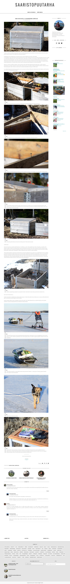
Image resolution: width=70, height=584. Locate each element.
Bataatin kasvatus (12, 569)
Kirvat (50, 548)
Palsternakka (48, 552)
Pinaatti (30, 553)
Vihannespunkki (33, 557)
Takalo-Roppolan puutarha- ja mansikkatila (58, 124)
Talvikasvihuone (7, 557)
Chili (16, 546)
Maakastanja (6, 552)
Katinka (8, 503)
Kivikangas (54, 548)
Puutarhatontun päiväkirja (58, 85)
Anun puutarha (56, 62)
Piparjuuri (35, 553)
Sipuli (37, 555)
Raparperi (6, 555)
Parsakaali (61, 552)
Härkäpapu (36, 546)
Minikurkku (26, 552)
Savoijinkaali (32, 555)
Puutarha (50, 553)
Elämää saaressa (40, 12)
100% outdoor (55, 111)
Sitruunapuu (47, 555)
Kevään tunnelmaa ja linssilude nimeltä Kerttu (61, 106)
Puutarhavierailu (56, 553)
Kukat (5, 550)
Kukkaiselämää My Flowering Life (56, 69)
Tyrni (23, 557)
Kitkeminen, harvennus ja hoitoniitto (61, 100)
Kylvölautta (24, 550)
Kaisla (48, 546)
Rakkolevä (63, 553)
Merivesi (21, 552)
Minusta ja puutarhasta (31, 12)
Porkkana (40, 553)
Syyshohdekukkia (60, 63)
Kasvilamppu (24, 548)
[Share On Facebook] (44, 463)
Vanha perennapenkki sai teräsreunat (57, 96)
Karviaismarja (12, 548)
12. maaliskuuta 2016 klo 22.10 (11, 504)
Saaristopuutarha (35, 5)
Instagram (26, 459)
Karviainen (6, 548)
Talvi (64, 555)
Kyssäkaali (30, 550)
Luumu (54, 550)
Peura (17, 553)
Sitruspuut (42, 555)
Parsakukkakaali (7, 553)
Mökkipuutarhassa (56, 104)
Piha (20, 553)
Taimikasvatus (59, 555)
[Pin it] (48, 463)
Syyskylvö (53, 555)
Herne (26, 546)
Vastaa (48, 491)
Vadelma (27, 557)
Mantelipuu (16, 552)
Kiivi (42, 548)
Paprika (53, 552)
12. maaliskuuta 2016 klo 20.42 (13, 494)
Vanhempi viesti (45, 538)
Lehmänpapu (49, 550)
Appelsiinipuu (7, 546)
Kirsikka (46, 548)
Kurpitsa (19, 550)
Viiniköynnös (39, 557)
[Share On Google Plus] (46, 463)
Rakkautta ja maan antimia (58, 79)
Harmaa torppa (56, 98)
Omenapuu (42, 552)
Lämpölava (17, 465)
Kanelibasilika (54, 546)
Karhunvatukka (61, 546)
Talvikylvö (14, 557)
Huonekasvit (30, 546)
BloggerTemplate (40, 582)
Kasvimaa (29, 548)
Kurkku (14, 550)
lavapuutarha (11, 465)
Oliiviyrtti (37, 552)
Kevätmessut (38, 548)
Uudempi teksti (7, 538)
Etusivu (27, 538)
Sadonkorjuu (16, 555)
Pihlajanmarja (25, 553)
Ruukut (10, 555)
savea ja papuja (9, 484)
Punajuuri (45, 553)
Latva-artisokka (36, 550)
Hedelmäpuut (21, 546)
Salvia (28, 555)
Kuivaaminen (59, 548)
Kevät (33, 548)
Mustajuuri (32, 552)
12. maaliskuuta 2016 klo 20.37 (11, 485)
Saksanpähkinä (23, 555)
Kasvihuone (18, 548)
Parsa (57, 552)
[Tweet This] (42, 463)
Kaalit (45, 546)
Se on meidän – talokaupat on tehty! (59, 70)
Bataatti (12, 546)
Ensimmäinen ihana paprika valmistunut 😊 (61, 74)
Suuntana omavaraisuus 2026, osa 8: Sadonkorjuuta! (60, 81)
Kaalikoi (41, 546)
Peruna (13, 553)
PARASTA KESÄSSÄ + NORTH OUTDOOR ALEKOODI (60, 113)
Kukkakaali (10, 550)
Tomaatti (19, 557)
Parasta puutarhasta (57, 72)
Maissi (12, 552)
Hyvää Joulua (59, 125)
